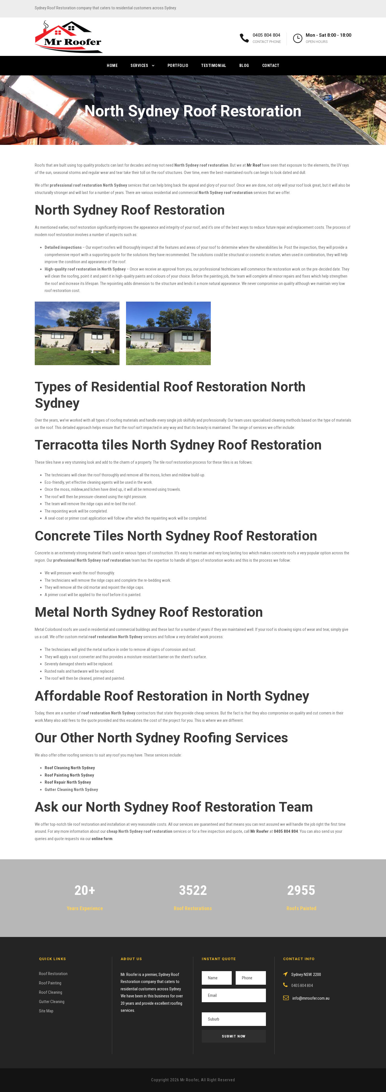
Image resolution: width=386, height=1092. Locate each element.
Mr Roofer (259, 831)
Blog (244, 65)
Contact (270, 65)
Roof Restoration (53, 973)
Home (112, 65)
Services (139, 65)
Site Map (46, 1010)
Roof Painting (50, 983)
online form (102, 838)
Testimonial (213, 65)
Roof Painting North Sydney (69, 775)
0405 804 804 (266, 35)
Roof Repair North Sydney (68, 782)
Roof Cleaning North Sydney (70, 767)
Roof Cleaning (50, 992)
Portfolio (178, 65)
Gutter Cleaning (51, 1001)
